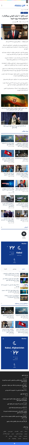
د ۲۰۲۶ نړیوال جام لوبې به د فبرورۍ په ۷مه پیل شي (10, 285)
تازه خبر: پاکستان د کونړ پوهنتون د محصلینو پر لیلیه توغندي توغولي (22, 205)
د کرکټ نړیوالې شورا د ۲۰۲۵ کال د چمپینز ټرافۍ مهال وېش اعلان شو (10, 291)
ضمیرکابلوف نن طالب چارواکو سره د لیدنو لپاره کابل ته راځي (21, 189)
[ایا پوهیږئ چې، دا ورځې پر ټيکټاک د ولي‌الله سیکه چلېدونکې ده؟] (24, 298)
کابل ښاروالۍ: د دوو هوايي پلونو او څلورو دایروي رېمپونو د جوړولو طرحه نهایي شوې (21, 145)
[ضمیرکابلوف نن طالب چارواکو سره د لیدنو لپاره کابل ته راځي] (21, 183)
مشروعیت (25, 436)
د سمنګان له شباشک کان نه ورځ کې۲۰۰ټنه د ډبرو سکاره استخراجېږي (8, 205)
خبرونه (22, 9)
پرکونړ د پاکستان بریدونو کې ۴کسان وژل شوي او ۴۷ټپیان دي (8, 190)
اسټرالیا (26, 431)
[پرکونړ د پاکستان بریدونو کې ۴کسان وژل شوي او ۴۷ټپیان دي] (7, 183)
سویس (13, 433)
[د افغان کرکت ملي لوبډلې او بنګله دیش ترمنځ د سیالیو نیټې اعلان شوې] (24, 280)
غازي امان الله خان (6, 433)
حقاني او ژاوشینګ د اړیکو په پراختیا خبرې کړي (22, 219)
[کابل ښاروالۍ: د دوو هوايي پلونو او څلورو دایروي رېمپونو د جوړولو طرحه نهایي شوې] (21, 138)
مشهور (23, 269)
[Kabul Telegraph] (19, 5)
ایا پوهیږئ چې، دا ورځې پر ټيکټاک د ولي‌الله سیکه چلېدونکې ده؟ (11, 296)
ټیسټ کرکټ (25, 438)
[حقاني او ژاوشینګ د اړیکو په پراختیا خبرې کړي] (21, 213)
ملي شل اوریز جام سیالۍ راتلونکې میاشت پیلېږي (9, 174)
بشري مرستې (10, 431)
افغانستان (16, 431)
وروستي (14, 269)
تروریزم (26, 433)
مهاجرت (20, 436)
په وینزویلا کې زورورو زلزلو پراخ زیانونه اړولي (21, 159)
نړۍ (22, 13)
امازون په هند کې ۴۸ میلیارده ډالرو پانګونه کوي (8, 144)
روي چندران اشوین (19, 433)
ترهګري (5, 431)
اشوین (21, 431)
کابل (9, 438)
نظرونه (5, 269)
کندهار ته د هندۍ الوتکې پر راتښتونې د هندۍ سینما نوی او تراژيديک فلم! (11, 274)
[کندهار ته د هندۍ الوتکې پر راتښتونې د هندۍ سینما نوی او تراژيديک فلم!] (24, 275)
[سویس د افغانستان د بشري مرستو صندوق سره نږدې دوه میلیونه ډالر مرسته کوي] (7, 153)
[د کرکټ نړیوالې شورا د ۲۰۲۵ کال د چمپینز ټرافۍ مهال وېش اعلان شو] (24, 292)
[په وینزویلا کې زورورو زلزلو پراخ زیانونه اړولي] (21, 153)
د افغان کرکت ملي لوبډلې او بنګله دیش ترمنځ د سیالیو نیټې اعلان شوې (11, 279)
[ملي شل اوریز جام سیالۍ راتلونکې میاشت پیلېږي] (7, 168)
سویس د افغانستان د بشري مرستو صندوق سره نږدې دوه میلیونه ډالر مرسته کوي (8, 160)
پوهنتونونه (14, 438)
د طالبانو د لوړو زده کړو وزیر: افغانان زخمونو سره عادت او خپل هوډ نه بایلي (22, 175)
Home (25, 9)
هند (6, 436)
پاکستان (19, 438)
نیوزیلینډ (10, 436)
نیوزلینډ (15, 436)
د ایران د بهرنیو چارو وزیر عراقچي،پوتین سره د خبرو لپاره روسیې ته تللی (7, 220)
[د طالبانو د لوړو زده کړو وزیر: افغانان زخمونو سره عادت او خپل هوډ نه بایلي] (21, 168)
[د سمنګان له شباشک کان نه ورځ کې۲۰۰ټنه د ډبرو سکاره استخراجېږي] (7, 198)
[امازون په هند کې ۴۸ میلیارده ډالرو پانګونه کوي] (7, 138)
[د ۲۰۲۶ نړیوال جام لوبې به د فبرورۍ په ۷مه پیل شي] (24, 286)
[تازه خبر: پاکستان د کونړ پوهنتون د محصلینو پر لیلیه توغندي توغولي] (21, 198)
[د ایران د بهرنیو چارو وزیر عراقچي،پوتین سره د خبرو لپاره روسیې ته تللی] (7, 213)
